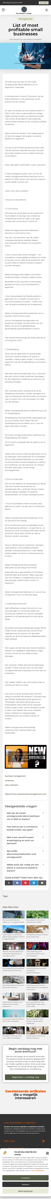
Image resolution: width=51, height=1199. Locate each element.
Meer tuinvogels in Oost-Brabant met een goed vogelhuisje (35, 1021)
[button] (47, 1153)
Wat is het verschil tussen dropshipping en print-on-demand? (25, 840)
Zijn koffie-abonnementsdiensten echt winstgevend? (25, 854)
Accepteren (25, 1178)
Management (25, 19)
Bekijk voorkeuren (25, 1191)
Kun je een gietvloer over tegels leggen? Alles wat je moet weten (35, 1004)
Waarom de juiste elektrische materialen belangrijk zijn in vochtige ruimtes (13, 954)
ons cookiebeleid (38, 1170)
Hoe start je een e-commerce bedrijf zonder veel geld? (25, 828)
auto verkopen (11, 785)
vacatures (9, 780)
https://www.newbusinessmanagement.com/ (25, 794)
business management (15, 776)
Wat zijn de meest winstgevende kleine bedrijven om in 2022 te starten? (25, 816)
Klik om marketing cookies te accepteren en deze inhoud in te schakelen (25, 757)
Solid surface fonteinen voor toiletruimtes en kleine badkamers (13, 1004)
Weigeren (25, 1184)
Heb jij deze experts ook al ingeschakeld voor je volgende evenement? (37, 987)
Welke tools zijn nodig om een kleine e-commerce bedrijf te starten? (25, 867)
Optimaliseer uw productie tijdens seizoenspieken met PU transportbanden (13, 937)
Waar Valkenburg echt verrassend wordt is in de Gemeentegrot (35, 954)
